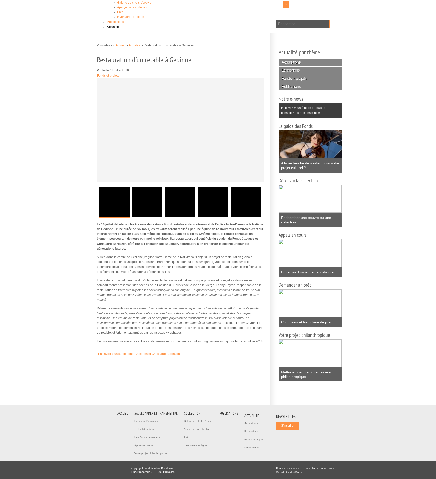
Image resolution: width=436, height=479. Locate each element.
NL (279, 4)
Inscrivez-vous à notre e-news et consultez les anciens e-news (302, 108)
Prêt (120, 12)
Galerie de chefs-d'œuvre (134, 2)
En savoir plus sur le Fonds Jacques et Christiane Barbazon (141, 354)
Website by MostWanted (291, 472)
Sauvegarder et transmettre (156, 413)
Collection (192, 413)
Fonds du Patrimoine (146, 421)
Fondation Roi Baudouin (170, 12)
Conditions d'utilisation (289, 468)
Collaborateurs (146, 429)
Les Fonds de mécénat (147, 437)
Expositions (291, 70)
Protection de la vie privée (320, 468)
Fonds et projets (108, 75)
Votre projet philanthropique (150, 453)
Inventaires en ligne (130, 17)
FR (286, 4)
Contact (246, 4)
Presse (259, 4)
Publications (115, 22)
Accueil (120, 45)
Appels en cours (143, 445)
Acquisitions (291, 62)
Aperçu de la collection (132, 7)
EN (292, 4)
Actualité (113, 27)
